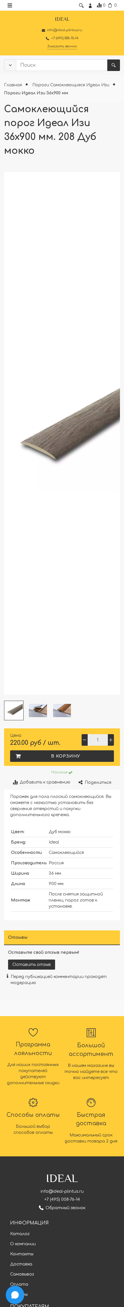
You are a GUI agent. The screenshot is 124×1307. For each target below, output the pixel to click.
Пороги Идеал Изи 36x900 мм (36, 93)
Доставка (21, 1264)
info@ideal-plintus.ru (62, 1191)
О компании (23, 1244)
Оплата (19, 1284)
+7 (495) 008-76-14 (62, 1199)
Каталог (20, 1234)
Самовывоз (22, 1274)
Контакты (21, 1254)
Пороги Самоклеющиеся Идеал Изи (71, 85)
